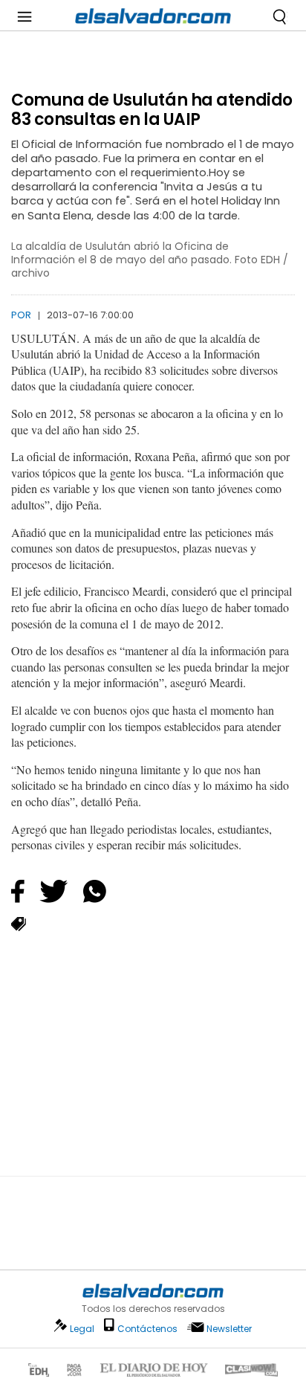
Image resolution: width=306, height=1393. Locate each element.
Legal (82, 1328)
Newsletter (229, 1328)
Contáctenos (147, 1328)
